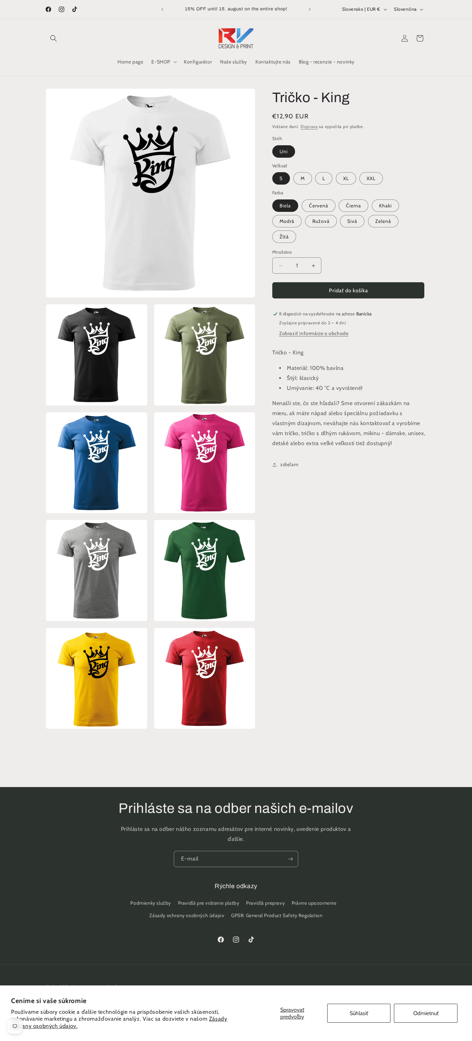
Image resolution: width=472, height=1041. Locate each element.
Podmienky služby (150, 903)
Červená (318, 206)
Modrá (287, 221)
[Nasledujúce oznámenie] (309, 9)
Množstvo (282, 252)
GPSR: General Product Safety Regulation (276, 915)
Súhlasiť (359, 1013)
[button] (53, 38)
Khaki (385, 206)
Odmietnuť (425, 1013)
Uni (284, 151)
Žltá (284, 237)
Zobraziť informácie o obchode (313, 334)
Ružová (321, 221)
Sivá (352, 221)
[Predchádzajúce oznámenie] (162, 9)
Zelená (383, 221)
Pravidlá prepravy (265, 903)
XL (346, 179)
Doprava (309, 126)
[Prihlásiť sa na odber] (290, 859)
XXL (371, 179)
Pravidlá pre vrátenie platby (208, 903)
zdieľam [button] (289, 464)
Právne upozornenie (314, 903)
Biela (285, 206)
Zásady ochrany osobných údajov (186, 915)
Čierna (353, 206)
